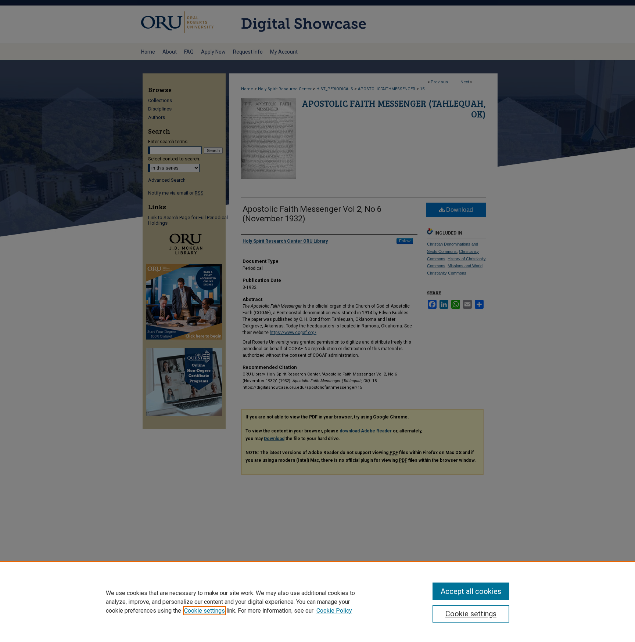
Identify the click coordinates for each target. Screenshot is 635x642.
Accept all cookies (471, 591)
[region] (317, 601)
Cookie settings (204, 610)
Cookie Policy (334, 610)
